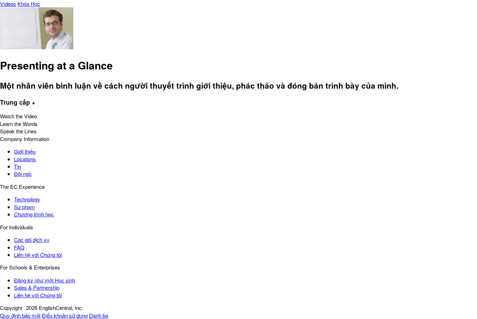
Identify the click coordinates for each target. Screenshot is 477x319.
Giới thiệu (25, 151)
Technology (27, 199)
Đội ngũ (22, 173)
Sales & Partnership (36, 287)
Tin (17, 166)
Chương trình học (34, 214)
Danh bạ (98, 315)
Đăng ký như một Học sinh (44, 280)
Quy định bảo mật (20, 315)
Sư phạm (24, 206)
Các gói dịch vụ (31, 239)
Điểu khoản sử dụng (65, 315)
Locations (25, 159)
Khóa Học (28, 3)
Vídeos (8, 3)
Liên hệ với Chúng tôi (38, 254)
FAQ (19, 247)
